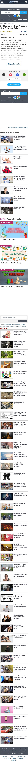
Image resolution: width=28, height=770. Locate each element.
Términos (20, 19)
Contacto (4, 756)
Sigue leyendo (14, 64)
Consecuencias (12, 324)
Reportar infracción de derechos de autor (18, 127)
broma (8, 326)
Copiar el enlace (14, 79)
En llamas (6, 753)
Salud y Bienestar (6, 748)
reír (16, 326)
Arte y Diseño (22, 751)
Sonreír (2, 326)
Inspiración (13, 753)
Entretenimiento (10, 23)
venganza (24, 326)
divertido (18, 324)
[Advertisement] (14, 115)
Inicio (1, 23)
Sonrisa (6, 324)
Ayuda (11, 756)
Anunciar (14, 760)
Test (4, 219)
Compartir (23, 34)
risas (5, 326)
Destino (23, 324)
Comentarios (22, 321)
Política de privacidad (17, 758)
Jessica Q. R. (10, 37)
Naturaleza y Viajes (18, 748)
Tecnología (21, 753)
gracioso (13, 326)
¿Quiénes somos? (20, 756)
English (25, 31)
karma (19, 326)
